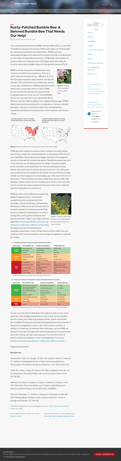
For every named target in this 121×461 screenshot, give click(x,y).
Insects (29, 406)
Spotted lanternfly (93, 102)
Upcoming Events (26, 11)
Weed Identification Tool (95, 93)
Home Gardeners (84, 11)
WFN (20, 409)
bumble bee (44, 406)
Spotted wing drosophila (95, 104)
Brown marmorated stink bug (96, 107)
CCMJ (51, 406)
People (51, 11)
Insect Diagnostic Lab (94, 89)
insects (56, 406)
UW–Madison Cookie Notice (15, 457)
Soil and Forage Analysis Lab (96, 91)
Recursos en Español (65, 11)
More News (41, 11)
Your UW (104, 4)
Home (14, 11)
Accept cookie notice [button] (104, 454)
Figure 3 (54, 217)
